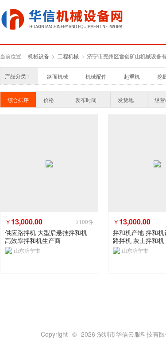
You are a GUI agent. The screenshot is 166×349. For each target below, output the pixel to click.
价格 (48, 99)
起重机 (132, 76)
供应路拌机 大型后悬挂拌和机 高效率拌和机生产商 (46, 236)
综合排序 (18, 99)
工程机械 (68, 56)
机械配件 (96, 76)
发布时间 (86, 99)
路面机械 (57, 76)
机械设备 (38, 56)
